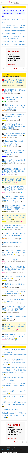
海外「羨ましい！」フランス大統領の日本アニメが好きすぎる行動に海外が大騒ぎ (13, 326)
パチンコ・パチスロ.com (12, 256)
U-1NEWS (8, 174)
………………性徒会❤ (11, 260)
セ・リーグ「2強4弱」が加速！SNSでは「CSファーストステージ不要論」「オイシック (13, 198)
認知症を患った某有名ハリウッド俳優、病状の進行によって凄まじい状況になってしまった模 (13, 171)
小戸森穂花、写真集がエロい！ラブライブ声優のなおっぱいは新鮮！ (13, 227)
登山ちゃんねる (9, 246)
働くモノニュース (10, 239)
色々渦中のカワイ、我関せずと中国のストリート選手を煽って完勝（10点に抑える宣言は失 (13, 309)
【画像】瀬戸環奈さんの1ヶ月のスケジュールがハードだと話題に (13, 134)
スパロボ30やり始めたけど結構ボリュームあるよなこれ (14, 300)
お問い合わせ (3, 449)
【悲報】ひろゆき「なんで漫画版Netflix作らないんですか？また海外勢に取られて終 (13, 218)
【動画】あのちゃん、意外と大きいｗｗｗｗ (13, 285)
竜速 (7, 320)
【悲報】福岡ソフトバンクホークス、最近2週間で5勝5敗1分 (13, 293)
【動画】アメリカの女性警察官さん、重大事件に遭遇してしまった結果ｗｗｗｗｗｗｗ (13, 269)
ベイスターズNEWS (10, 202)
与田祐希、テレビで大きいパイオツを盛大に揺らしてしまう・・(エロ (13, 13)
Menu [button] (1, 2)
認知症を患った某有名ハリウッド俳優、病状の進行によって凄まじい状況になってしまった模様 (14, 415)
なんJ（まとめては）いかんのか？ (14, 163)
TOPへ (21, 449)
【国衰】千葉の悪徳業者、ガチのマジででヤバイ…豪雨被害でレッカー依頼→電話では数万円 (13, 208)
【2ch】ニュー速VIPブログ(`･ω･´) (14, 261)
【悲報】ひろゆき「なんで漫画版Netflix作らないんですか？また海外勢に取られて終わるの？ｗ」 (14, 362)
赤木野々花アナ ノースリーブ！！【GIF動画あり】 (12, 98)
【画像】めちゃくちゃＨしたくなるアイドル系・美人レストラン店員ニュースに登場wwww (13, 107)
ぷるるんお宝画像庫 (10, 192)
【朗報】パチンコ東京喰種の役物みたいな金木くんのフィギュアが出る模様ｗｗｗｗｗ (13, 252)
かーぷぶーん (9, 129)
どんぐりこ (8, 330)
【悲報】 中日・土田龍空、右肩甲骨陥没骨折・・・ (14, 317)
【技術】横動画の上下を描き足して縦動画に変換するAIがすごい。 (13, 180)
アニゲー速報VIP (10, 120)
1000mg (8, 182)
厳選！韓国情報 (9, 156)
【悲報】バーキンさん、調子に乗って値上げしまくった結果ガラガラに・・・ (13, 235)
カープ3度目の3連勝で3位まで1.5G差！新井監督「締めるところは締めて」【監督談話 (13, 126)
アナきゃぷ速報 (9, 101)
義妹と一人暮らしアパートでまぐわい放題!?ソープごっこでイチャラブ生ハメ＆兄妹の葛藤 (14, 336)
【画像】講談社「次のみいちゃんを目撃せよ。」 (13, 277)
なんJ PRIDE (9, 211)
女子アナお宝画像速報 (11, 272)
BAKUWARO (9, 287)
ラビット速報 (9, 137)
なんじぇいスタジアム (11, 85)
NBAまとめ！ (9, 312)
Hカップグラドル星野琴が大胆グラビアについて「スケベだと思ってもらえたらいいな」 (14, 189)
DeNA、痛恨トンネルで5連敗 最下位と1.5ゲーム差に (14, 161)
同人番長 (8, 340)
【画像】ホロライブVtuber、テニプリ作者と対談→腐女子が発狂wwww (14, 116)
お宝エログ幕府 (9, 93)
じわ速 (7, 110)
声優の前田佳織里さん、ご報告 (10, 410)
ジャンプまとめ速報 (10, 221)
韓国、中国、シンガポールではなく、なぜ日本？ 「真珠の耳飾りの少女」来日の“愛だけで (13, 152)
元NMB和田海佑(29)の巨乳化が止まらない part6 (13, 91)
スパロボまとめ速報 (10, 303)
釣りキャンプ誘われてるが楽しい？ (13, 244)
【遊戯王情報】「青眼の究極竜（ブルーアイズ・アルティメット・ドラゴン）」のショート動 (14, 143)
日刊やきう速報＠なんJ (11, 295)
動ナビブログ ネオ (10, 229)
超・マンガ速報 (9, 280)
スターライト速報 (10, 146)
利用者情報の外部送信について (13, 449)
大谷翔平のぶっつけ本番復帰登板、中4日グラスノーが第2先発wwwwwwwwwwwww (13, 82)
